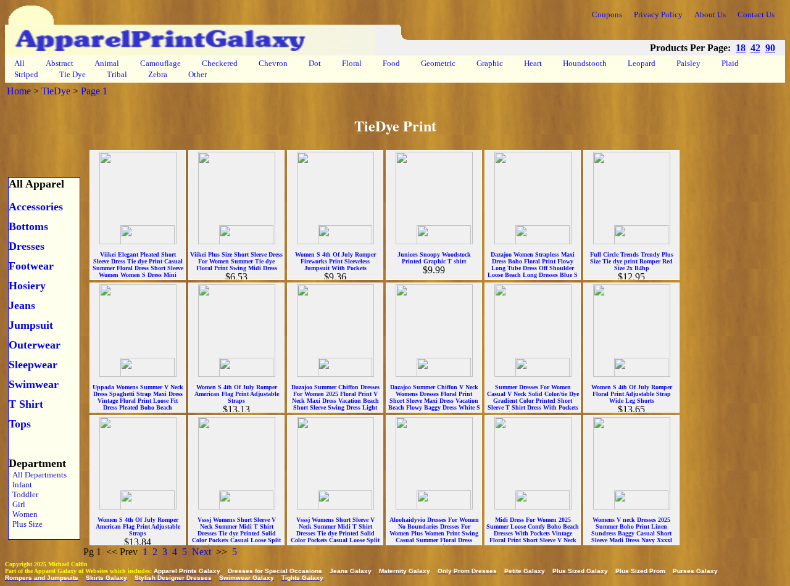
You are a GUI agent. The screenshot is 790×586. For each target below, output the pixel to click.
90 (770, 48)
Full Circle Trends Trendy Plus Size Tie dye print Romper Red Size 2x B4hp (631, 261)
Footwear (31, 266)
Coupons (607, 14)
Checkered (220, 63)
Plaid (730, 63)
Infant (20, 484)
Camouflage (160, 63)
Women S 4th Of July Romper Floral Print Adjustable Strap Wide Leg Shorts (631, 394)
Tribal (117, 74)
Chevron (273, 63)
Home (19, 91)
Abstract (59, 63)
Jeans (22, 305)
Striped (26, 74)
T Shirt (26, 404)
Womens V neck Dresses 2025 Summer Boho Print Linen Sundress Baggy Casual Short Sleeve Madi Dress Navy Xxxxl (631, 529)
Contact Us (756, 14)
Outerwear (34, 345)
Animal (106, 63)
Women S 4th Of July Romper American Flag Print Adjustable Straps (236, 394)
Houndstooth (585, 63)
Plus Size (26, 524)
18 (741, 48)
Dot (315, 63)
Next (201, 552)
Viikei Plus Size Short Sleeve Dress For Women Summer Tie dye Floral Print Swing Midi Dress (236, 261)
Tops (20, 424)
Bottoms (28, 226)
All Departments (38, 474)
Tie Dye (72, 74)
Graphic (489, 63)
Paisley (688, 63)
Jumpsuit (31, 325)
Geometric (438, 63)
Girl (17, 504)
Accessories (36, 206)
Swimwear (34, 384)
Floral (352, 63)
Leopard (641, 63)
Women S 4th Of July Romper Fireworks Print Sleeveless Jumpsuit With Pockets (335, 261)
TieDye (55, 91)
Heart (533, 63)
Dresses (26, 246)
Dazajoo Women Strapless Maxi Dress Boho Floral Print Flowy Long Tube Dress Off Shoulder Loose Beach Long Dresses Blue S (533, 264)
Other (197, 74)
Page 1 (94, 91)
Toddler (23, 494)
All (19, 63)
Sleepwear (33, 364)
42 (755, 48)
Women (23, 514)
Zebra (157, 74)
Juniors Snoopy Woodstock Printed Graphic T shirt (434, 258)
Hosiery (27, 285)
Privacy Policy (658, 14)
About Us (710, 14)
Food (391, 63)
